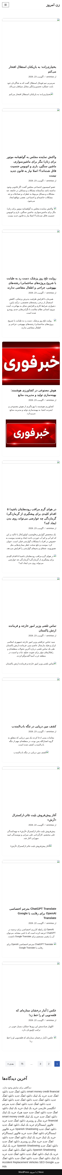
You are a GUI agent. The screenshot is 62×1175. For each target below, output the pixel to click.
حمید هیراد (22, 1112)
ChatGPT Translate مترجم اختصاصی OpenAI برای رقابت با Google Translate (32, 913)
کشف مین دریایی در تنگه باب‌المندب (34, 726)
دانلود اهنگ (26, 1149)
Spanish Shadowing (26, 1129)
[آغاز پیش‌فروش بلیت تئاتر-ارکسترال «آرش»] (31, 788)
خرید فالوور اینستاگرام (14, 1133)
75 (22, 1064)
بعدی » (10, 1064)
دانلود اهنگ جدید (17, 1091)
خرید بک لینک (40, 1095)
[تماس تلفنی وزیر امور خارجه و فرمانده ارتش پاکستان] (31, 599)
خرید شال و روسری (37, 1120)
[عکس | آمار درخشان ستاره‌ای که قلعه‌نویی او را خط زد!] (31, 983)
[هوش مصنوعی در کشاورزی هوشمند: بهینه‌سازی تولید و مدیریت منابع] (31, 363)
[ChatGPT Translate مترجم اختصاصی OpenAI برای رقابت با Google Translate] (31, 881)
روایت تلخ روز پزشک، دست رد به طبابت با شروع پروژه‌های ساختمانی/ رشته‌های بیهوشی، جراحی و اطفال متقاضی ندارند (31, 283)
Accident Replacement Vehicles (20, 1162)
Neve (41, 1172)
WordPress (23, 1172)
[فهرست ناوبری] (5, 4)
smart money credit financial (43, 1091)
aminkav (50, 77)
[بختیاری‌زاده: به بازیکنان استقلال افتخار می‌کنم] (31, 40)
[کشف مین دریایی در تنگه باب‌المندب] (31, 699)
